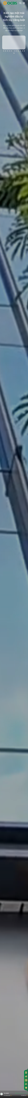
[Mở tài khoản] (26, 1072)
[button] (4, 51)
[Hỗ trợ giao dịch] (26, 1084)
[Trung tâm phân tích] (26, 1087)
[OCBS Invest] (26, 1080)
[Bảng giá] (26, 1076)
